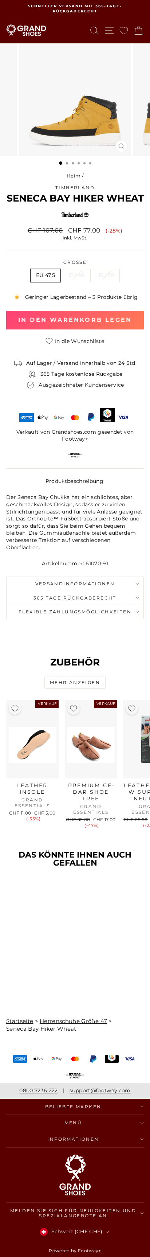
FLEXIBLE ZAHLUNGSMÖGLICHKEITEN (75, 611)
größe (75, 262)
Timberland (75, 187)
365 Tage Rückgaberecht (75, 598)
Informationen (73, 1139)
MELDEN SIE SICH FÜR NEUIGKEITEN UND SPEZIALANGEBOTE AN (73, 1213)
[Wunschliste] (124, 30)
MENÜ (73, 1122)
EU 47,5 (45, 275)
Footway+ (75, 439)
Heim (73, 176)
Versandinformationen (75, 583)
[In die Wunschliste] (15, 708)
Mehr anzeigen (75, 682)
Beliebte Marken (73, 1106)
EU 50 (106, 275)
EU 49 (77, 275)
